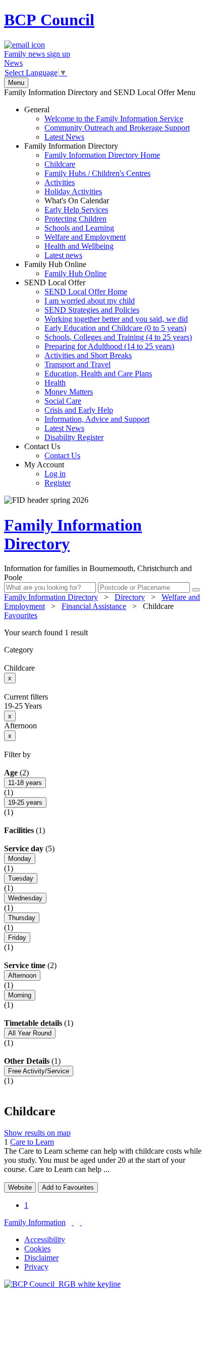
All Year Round (29, 1033)
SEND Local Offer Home (85, 291)
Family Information (35, 1222)
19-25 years (25, 802)
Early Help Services (76, 209)
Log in (55, 473)
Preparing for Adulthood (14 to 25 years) (109, 346)
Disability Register (73, 437)
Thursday (21, 918)
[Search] (196, 589)
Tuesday (20, 878)
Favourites (20, 615)
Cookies (37, 1248)
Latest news (63, 255)
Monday (19, 858)
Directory (130, 597)
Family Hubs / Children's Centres (97, 173)
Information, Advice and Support (96, 419)
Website (20, 1187)
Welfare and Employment (85, 237)
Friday (17, 937)
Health (55, 382)
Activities (59, 182)
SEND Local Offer (108, 360)
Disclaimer (41, 1257)
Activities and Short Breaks (88, 355)
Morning (19, 995)
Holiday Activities (73, 191)
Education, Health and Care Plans (98, 373)
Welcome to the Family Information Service (113, 118)
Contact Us (52, 451)
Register (57, 482)
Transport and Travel (77, 364)
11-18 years (25, 783)
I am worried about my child (89, 300)
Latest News (64, 137)
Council (49, 20)
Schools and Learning (79, 228)
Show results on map (37, 1132)
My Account (47, 473)
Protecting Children (75, 218)
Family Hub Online (65, 269)
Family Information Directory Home (102, 155)
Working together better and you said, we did (116, 319)
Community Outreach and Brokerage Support (117, 127)
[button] (104, 632)
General (107, 123)
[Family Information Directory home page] (62, 1284)
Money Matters (68, 391)
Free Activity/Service (38, 1071)
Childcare (59, 164)
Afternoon (22, 975)
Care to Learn (32, 1142)
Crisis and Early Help (78, 410)
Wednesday (25, 898)
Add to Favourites (68, 1187)
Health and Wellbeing (79, 246)
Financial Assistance (94, 606)
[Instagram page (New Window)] (81, 1222)
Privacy (36, 1266)
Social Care (62, 401)
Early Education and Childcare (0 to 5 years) (115, 328)
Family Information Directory (92, 200)
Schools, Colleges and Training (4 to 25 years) (118, 337)
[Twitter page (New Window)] (73, 1222)
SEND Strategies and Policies (91, 310)
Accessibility (44, 1239)
